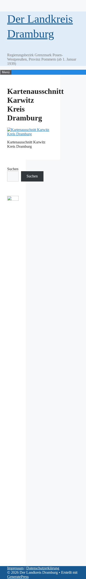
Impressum (15, 568)
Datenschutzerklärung (42, 568)
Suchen (12, 169)
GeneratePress (18, 577)
